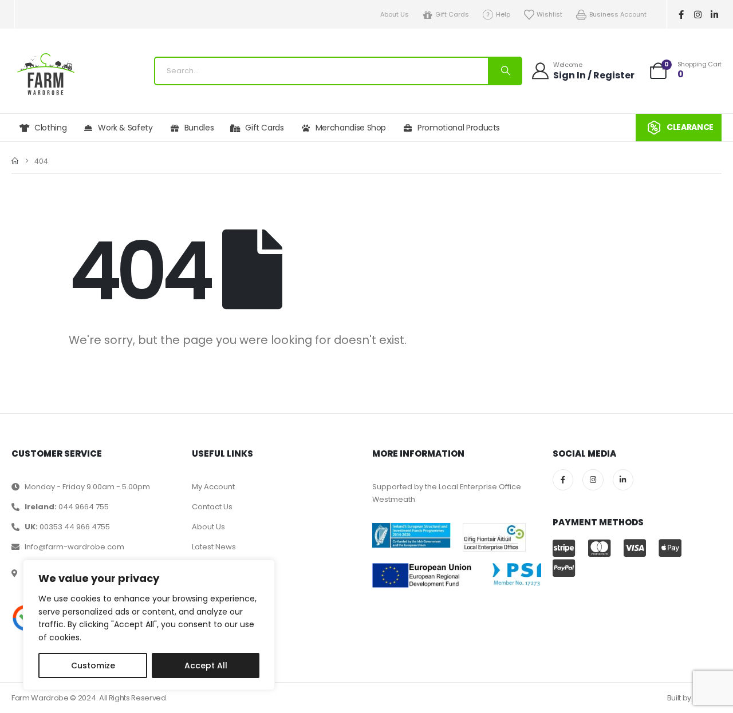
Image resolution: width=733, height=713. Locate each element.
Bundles (199, 127)
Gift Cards (452, 14)
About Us (394, 14)
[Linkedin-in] (715, 14)
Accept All (205, 665)
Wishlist (549, 14)
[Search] (504, 71)
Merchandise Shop (351, 127)
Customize (93, 665)
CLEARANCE (690, 127)
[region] (149, 625)
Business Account (618, 14)
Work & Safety (125, 127)
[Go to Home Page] (14, 161)
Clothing (50, 127)
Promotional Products (458, 127)
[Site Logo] (45, 74)
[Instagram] (698, 14)
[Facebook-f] (681, 14)
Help (503, 14)
